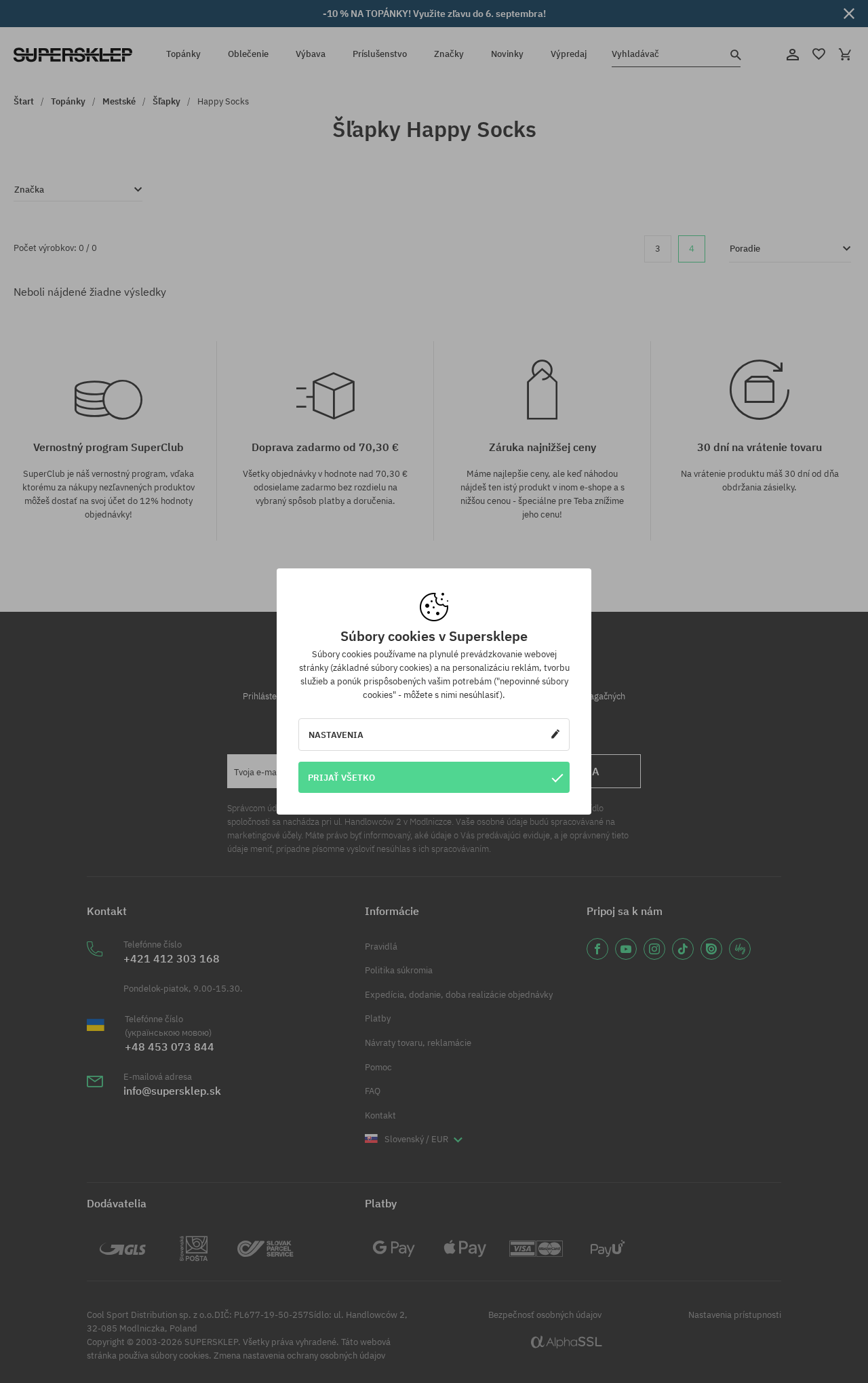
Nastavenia (336, 734)
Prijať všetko (341, 777)
